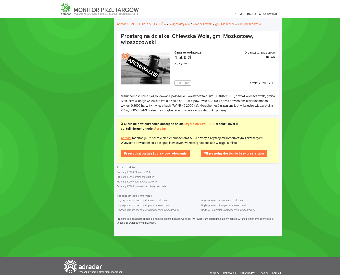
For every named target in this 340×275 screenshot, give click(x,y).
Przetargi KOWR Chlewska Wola (134, 172)
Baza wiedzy (247, 272)
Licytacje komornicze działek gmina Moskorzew (142, 200)
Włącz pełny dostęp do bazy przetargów (234, 153)
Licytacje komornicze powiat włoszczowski (224, 205)
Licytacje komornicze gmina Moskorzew (222, 200)
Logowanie (269, 14)
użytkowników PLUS (199, 124)
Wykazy (214, 272)
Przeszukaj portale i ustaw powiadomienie (155, 153)
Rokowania (229, 272)
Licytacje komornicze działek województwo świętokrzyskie (148, 210)
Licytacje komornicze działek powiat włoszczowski (144, 205)
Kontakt (276, 272)
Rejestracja (246, 14)
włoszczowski (202, 24)
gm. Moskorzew (226, 24)
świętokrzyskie (179, 24)
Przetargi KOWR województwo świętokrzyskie (141, 186)
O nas (262, 272)
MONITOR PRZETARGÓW (148, 24)
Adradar (122, 24)
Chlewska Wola (250, 24)
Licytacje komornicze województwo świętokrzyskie (228, 210)
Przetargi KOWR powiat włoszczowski (137, 181)
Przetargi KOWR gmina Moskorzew (135, 177)
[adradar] (66, 8)
